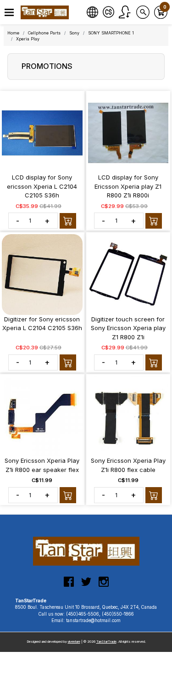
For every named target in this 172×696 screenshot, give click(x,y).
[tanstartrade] (46, 12)
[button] (9, 13)
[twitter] (86, 585)
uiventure (74, 642)
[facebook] (69, 585)
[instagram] (103, 585)
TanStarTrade (106, 642)
